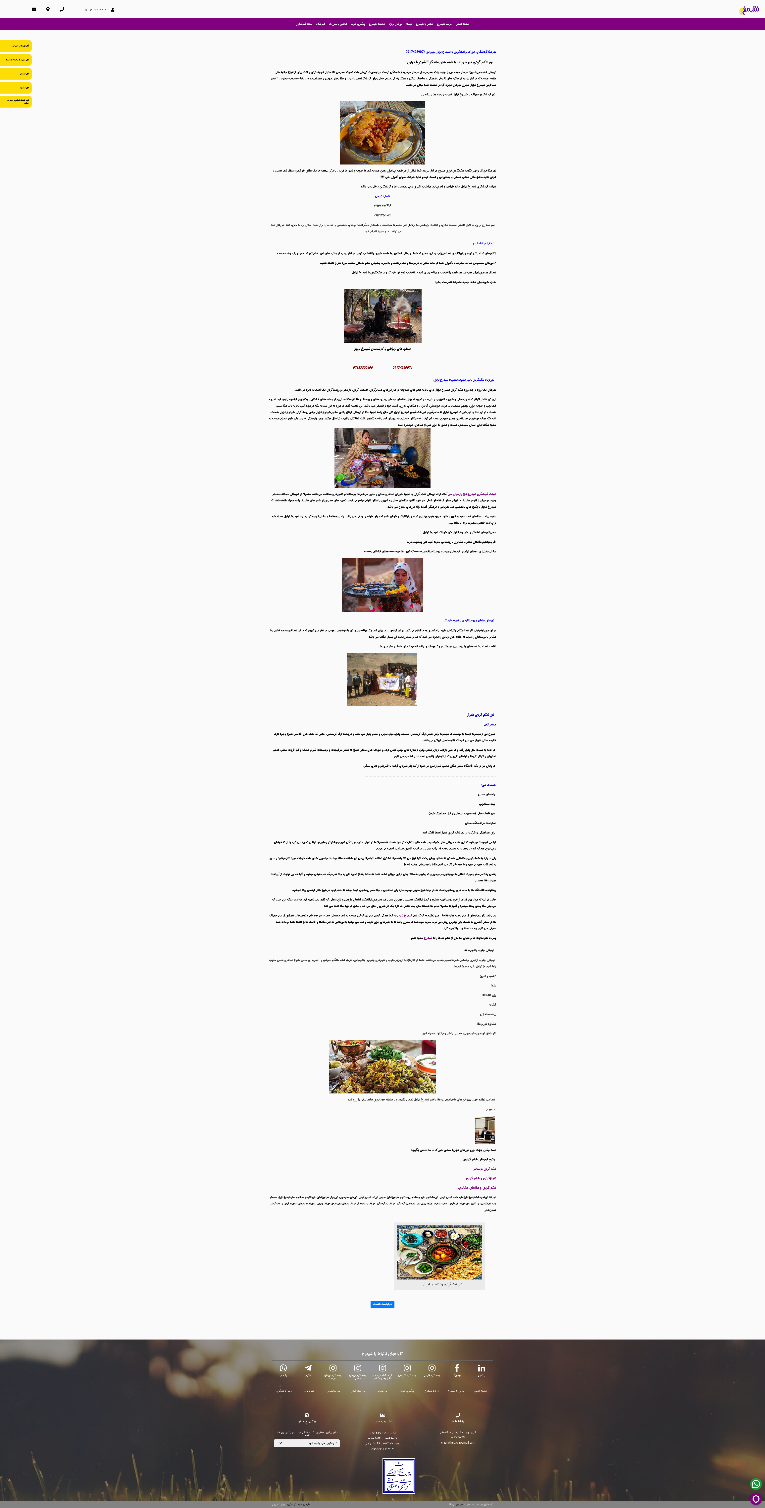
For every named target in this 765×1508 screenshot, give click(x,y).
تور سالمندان (333, 1391)
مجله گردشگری (304, 24)
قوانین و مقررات (338, 24)
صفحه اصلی (463, 24)
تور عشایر (382, 1391)
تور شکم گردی (358, 1391)
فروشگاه (320, 24)
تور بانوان (309, 1391)
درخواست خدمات (382, 1304)
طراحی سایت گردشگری (298, 1504)
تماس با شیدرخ (424, 24)
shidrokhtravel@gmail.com (458, 1443)
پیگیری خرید (358, 24)
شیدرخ (459, 1504)
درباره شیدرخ (444, 24)
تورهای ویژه (395, 24)
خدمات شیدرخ (377, 24)
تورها (409, 24)
